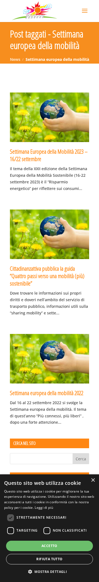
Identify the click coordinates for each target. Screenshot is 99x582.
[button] (49, 572)
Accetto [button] (49, 545)
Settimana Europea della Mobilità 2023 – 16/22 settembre (49, 155)
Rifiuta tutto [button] (49, 559)
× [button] (93, 480)
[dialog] (49, 528)
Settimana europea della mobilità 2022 (46, 393)
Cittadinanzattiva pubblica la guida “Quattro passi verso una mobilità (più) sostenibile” (47, 276)
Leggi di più (44, 507)
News (15, 59)
